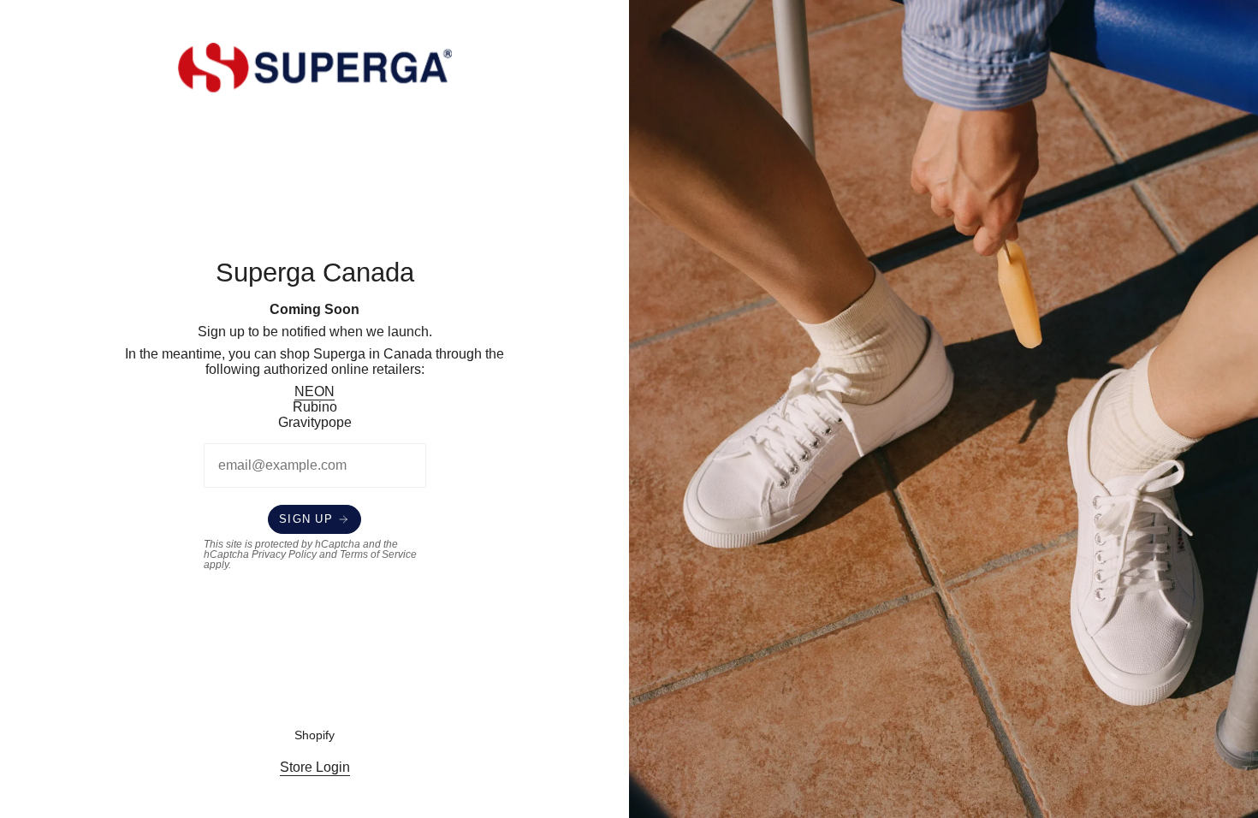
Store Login (315, 767)
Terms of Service (378, 554)
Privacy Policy (284, 554)
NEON (314, 391)
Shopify (314, 735)
